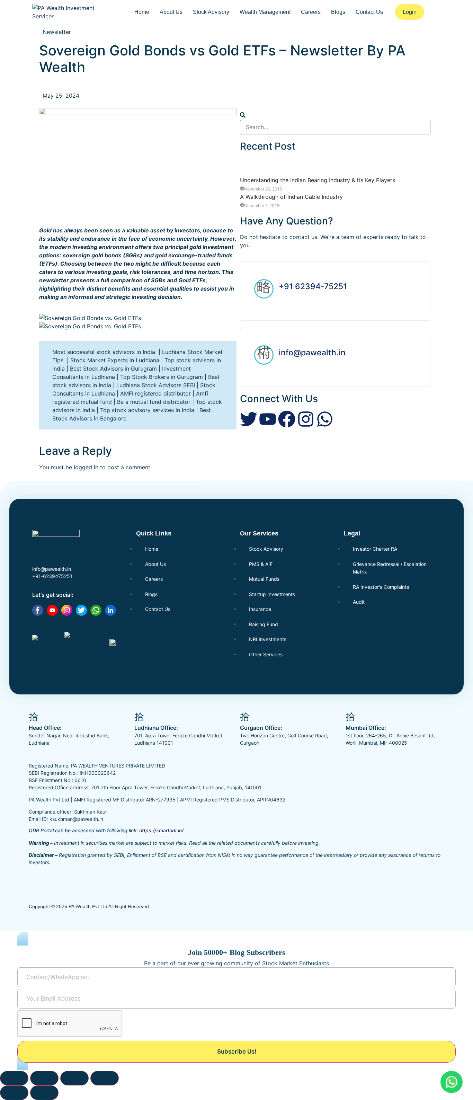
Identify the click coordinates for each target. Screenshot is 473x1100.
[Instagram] (305, 419)
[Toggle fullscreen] (44, 1078)
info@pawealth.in (312, 352)
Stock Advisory (211, 12)
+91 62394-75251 (313, 286)
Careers (311, 12)
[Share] (74, 1078)
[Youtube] (267, 419)
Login (410, 12)
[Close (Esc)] (104, 1078)
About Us (171, 12)
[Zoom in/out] (14, 1078)
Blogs (338, 12)
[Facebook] (286, 419)
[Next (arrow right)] (44, 1092)
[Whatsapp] (324, 419)
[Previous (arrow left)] (14, 1092)
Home (141, 12)
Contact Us (369, 12)
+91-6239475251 (52, 576)
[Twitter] (248, 419)
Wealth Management (265, 12)
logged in (86, 467)
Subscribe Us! (236, 1051)
